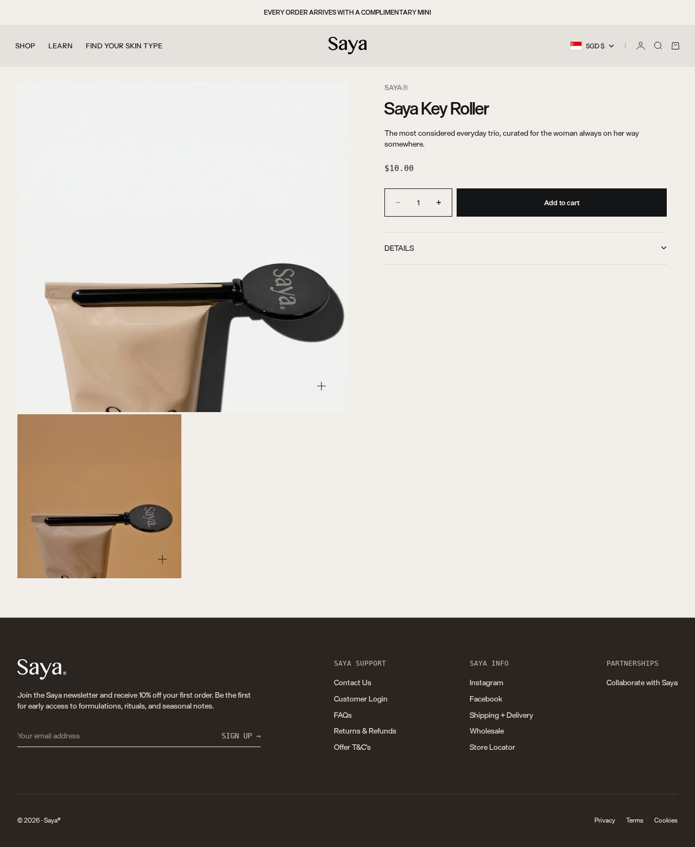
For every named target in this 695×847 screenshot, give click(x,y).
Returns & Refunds (365, 730)
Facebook (486, 698)
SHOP (25, 45)
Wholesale (487, 730)
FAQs (343, 715)
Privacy (605, 820)
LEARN (60, 45)
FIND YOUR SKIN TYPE (124, 45)
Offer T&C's (352, 747)
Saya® (396, 87)
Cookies (666, 820)
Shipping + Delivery (501, 715)
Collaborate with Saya (642, 682)
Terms (634, 820)
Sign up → (241, 735)
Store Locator (492, 747)
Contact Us (352, 682)
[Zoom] (321, 386)
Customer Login (361, 698)
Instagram (486, 682)
